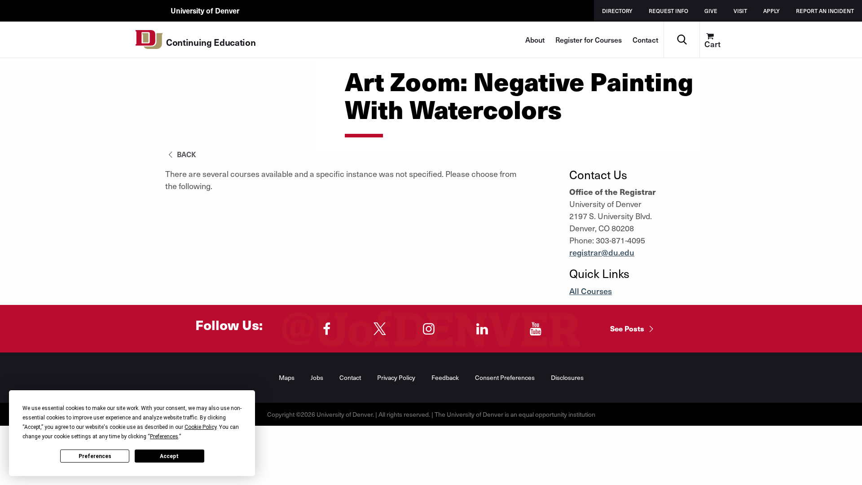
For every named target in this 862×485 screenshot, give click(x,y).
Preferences (95, 456)
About (535, 39)
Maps (287, 377)
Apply (771, 10)
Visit (740, 10)
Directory (617, 10)
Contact (645, 39)
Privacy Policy (396, 377)
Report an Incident (825, 10)
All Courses (590, 290)
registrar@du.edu (601, 252)
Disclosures (567, 377)
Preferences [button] (164, 436)
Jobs (317, 377)
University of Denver (205, 10)
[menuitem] (717, 39)
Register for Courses (588, 39)
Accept (169, 456)
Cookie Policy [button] (200, 427)
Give (710, 10)
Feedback (445, 377)
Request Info (668, 10)
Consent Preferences (505, 377)
